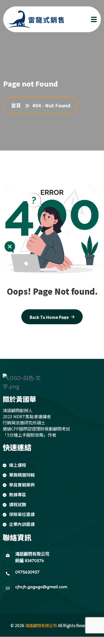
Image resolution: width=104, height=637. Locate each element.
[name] (31, 19)
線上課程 (17, 465)
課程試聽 (17, 504)
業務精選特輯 (22, 475)
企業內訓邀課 (22, 524)
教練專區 (17, 494)
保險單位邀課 (22, 514)
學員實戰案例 (22, 484)
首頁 (17, 105)
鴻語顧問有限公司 (41, 625)
